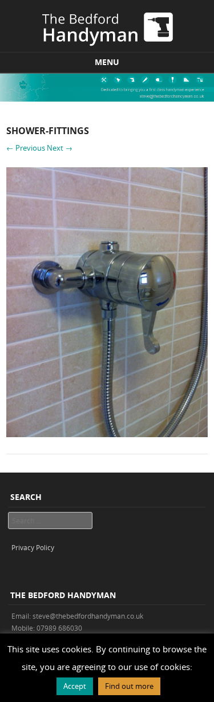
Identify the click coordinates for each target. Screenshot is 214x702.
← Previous (25, 148)
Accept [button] (74, 686)
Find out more (129, 686)
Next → (59, 148)
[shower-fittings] (107, 434)
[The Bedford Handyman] (107, 27)
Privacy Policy (32, 547)
